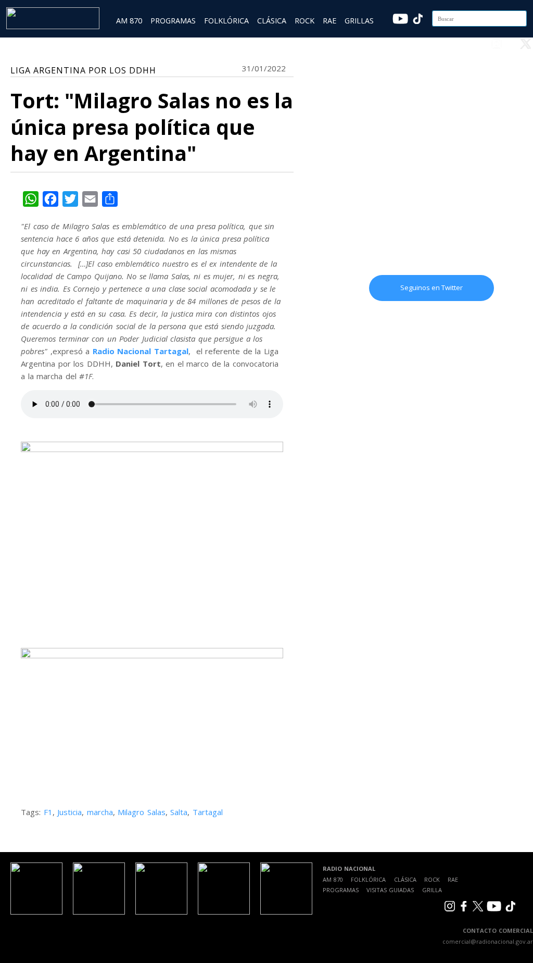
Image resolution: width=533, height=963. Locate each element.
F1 (48, 812)
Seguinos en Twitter (431, 287)
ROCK (304, 21)
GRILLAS (359, 21)
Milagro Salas (142, 812)
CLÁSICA (271, 21)
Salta (178, 812)
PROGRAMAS (173, 21)
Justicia (69, 812)
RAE (329, 21)
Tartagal (208, 812)
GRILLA (432, 890)
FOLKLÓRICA (226, 21)
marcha (100, 812)
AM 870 (129, 21)
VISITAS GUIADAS (390, 890)
